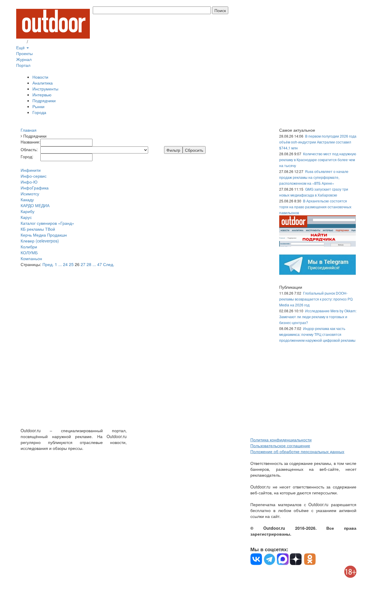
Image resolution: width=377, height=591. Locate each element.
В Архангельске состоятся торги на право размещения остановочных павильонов (315, 206)
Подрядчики (44, 100)
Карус (26, 217)
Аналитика (42, 83)
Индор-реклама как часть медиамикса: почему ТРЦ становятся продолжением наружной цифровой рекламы (317, 334)
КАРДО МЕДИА (35, 205)
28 (89, 264)
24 (65, 264)
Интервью (42, 95)
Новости (40, 77)
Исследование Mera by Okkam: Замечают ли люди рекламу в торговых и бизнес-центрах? (317, 316)
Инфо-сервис (34, 176)
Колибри (29, 247)
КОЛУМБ (29, 252)
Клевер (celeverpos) (40, 241)
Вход (21, 41)
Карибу (27, 211)
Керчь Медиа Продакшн (44, 235)
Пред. (48, 264)
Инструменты (45, 89)
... (60, 264)
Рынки (38, 106)
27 (83, 264)
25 (71, 264)
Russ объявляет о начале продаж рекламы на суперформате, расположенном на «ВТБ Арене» (313, 177)
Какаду (27, 199)
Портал (23, 65)
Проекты (24, 53)
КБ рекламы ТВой (38, 229)
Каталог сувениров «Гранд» (47, 223)
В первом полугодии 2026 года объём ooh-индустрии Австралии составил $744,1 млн (317, 141)
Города (39, 112)
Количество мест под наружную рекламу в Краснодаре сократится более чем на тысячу (317, 159)
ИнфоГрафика (35, 188)
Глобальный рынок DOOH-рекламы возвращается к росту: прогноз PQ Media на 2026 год (316, 298)
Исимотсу (30, 194)
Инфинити (31, 170)
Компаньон (31, 258)
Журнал (24, 59)
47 (99, 264)
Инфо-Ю (29, 182)
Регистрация (41, 41)
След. (108, 264)
